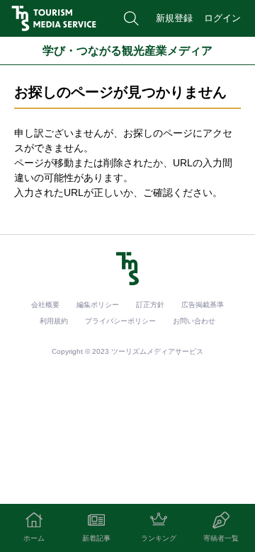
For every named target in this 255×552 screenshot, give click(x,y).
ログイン (222, 18)
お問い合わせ (194, 321)
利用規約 (54, 321)
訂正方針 (150, 305)
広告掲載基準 (202, 305)
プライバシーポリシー (120, 321)
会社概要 (45, 305)
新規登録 (174, 18)
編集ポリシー (97, 305)
